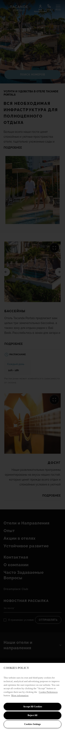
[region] (32, 696)
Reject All (32, 715)
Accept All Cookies (32, 706)
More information (20, 695)
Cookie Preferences (48, 692)
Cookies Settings (32, 724)
